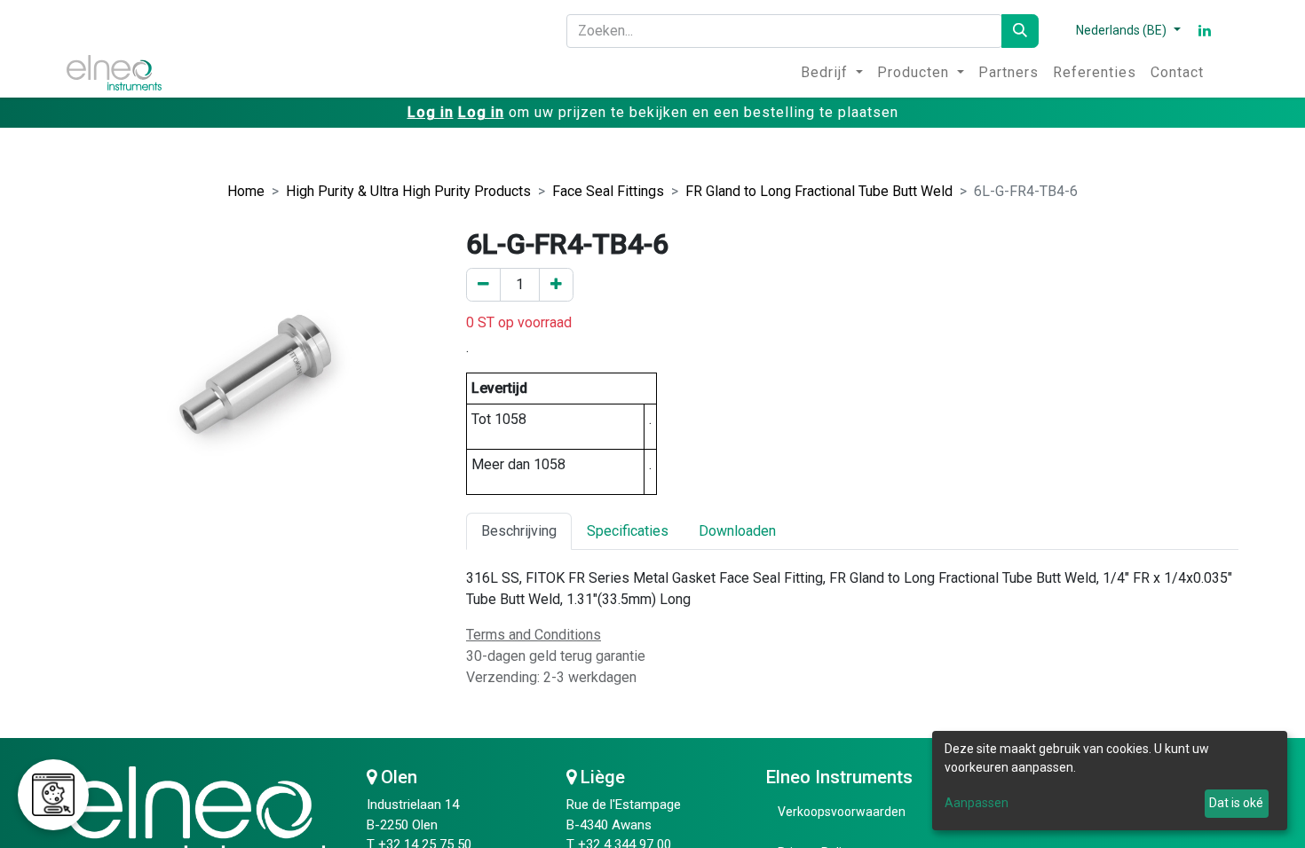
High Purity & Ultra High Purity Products (408, 191)
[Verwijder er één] (483, 285)
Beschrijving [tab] (519, 530)
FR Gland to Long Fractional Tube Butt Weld (819, 191)
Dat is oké (1236, 803)
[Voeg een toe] (556, 285)
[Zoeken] (1020, 31)
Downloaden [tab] (737, 530)
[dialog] (1109, 780)
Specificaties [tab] (627, 530)
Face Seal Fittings (608, 191)
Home (246, 191)
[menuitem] (832, 72)
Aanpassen (976, 803)
